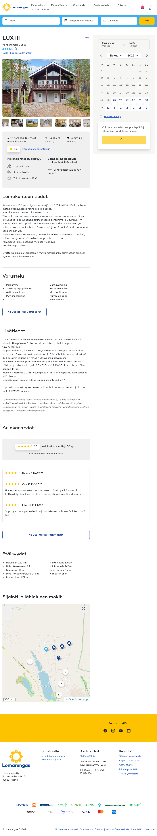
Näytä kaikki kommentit (46, 534)
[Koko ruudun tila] (84, 609)
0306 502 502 (87, 756)
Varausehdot (87, 829)
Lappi (13, 53)
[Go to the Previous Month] (101, 55)
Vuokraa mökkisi (40, 9)
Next (85, 89)
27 (127, 100)
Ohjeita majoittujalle (130, 756)
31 (108, 107)
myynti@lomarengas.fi (53, 756)
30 (146, 100)
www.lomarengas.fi (51, 759)
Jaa (86, 38)
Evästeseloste (122, 829)
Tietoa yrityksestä (128, 774)
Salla (5, 53)
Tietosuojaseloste (104, 829)
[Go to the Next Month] (147, 55)
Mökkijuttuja (57, 5)
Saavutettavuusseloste (142, 829)
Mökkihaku (37, 5)
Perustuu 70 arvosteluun (36, 149)
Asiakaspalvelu (101, 5)
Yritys (120, 5)
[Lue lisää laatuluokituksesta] (15, 49)
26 (120, 100)
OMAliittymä (126, 765)
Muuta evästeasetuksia (67, 829)
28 (133, 100)
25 (114, 100)
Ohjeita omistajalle (129, 760)
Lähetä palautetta (128, 769)
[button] (62, 646)
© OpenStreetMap (77, 699)
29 (140, 100)
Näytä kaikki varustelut (25, 312)
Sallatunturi (25, 53)
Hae (146, 21)
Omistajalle (79, 5)
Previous (7, 89)
